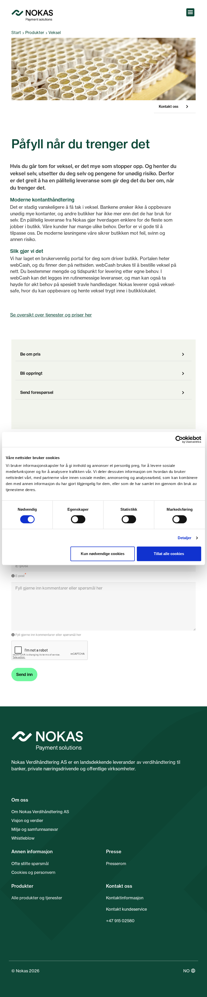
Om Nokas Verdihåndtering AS (40, 811)
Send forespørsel (36, 392)
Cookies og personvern (33, 872)
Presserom (116, 863)
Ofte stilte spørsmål (30, 863)
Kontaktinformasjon (124, 897)
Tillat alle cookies (169, 554)
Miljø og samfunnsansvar (34, 829)
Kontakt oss (168, 106)
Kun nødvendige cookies (102, 554)
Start (16, 32)
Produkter (34, 32)
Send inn (24, 674)
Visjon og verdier (27, 820)
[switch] (78, 519)
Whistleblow (23, 838)
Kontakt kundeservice (126, 909)
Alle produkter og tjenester (36, 897)
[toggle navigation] (190, 12)
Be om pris (30, 354)
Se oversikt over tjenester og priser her (51, 315)
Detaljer (185, 538)
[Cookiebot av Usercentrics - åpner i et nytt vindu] (179, 439)
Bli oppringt (31, 373)
